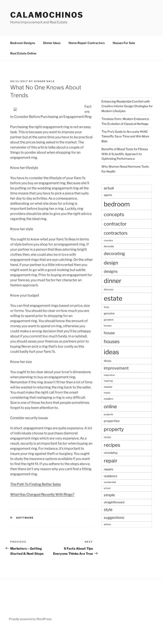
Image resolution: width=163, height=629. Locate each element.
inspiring (108, 380)
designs (111, 271)
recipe (107, 437)
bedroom (117, 204)
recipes (112, 445)
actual (109, 188)
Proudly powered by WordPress (30, 619)
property (114, 429)
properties (112, 421)
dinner (112, 280)
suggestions (114, 517)
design (111, 262)
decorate (109, 246)
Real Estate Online (23, 53)
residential (110, 482)
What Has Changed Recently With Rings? (42, 494)
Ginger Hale (44, 81)
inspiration (109, 375)
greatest (108, 319)
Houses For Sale (124, 43)
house (109, 333)
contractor (115, 224)
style (108, 509)
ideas (111, 352)
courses (108, 240)
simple (109, 495)
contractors (116, 233)
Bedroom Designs (22, 43)
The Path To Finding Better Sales (35, 484)
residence (110, 476)
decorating (114, 253)
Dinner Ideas (51, 43)
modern (108, 398)
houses (111, 341)
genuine (109, 313)
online (110, 406)
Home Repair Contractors (87, 43)
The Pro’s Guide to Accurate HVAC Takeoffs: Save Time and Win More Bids (125, 136)
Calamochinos (46, 15)
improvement (116, 368)
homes (108, 325)
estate (113, 298)
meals (107, 392)
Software (25, 517)
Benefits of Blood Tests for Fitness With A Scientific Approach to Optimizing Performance (124, 153)
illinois (107, 360)
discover (109, 289)
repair (110, 461)
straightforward (114, 502)
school (107, 488)
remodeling (110, 452)
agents (108, 195)
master (108, 386)
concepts (114, 214)
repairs (108, 469)
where (107, 524)
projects (108, 414)
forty (106, 307)
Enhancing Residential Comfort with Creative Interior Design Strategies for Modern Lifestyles (127, 106)
